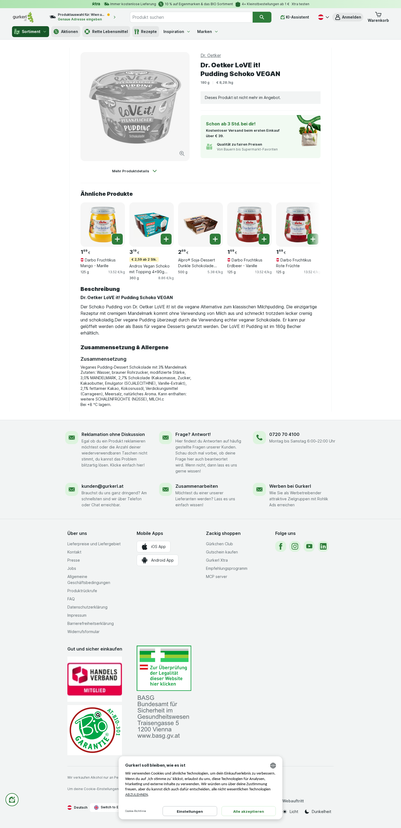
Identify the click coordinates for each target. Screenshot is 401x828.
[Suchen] (262, 17)
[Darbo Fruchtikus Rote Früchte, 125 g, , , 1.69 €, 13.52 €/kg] (298, 224)
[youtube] (309, 546)
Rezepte (149, 31)
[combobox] (191, 17)
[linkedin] (323, 546)
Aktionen (69, 31)
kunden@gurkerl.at (103, 486)
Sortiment (31, 31)
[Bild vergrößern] (182, 153)
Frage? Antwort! (193, 434)
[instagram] (294, 546)
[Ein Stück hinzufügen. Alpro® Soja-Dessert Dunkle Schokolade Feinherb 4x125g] (215, 239)
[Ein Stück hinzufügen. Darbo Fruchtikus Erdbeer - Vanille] (264, 239)
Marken (204, 31)
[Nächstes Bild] (309, 224)
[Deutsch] (323, 17)
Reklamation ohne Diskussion (113, 434)
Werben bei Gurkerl (290, 486)
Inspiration (173, 31)
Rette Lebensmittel (110, 31)
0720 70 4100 (284, 434)
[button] (347, 17)
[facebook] (280, 546)
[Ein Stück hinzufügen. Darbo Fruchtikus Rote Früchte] (312, 239)
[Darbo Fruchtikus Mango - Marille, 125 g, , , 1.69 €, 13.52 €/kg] (102, 224)
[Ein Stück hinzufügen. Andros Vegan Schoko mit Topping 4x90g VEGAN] (166, 239)
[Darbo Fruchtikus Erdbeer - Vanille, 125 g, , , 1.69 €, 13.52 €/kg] (249, 224)
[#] (164, 668)
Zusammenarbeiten (196, 486)
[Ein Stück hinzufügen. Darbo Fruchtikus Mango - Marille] (117, 239)
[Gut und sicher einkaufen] (94, 730)
